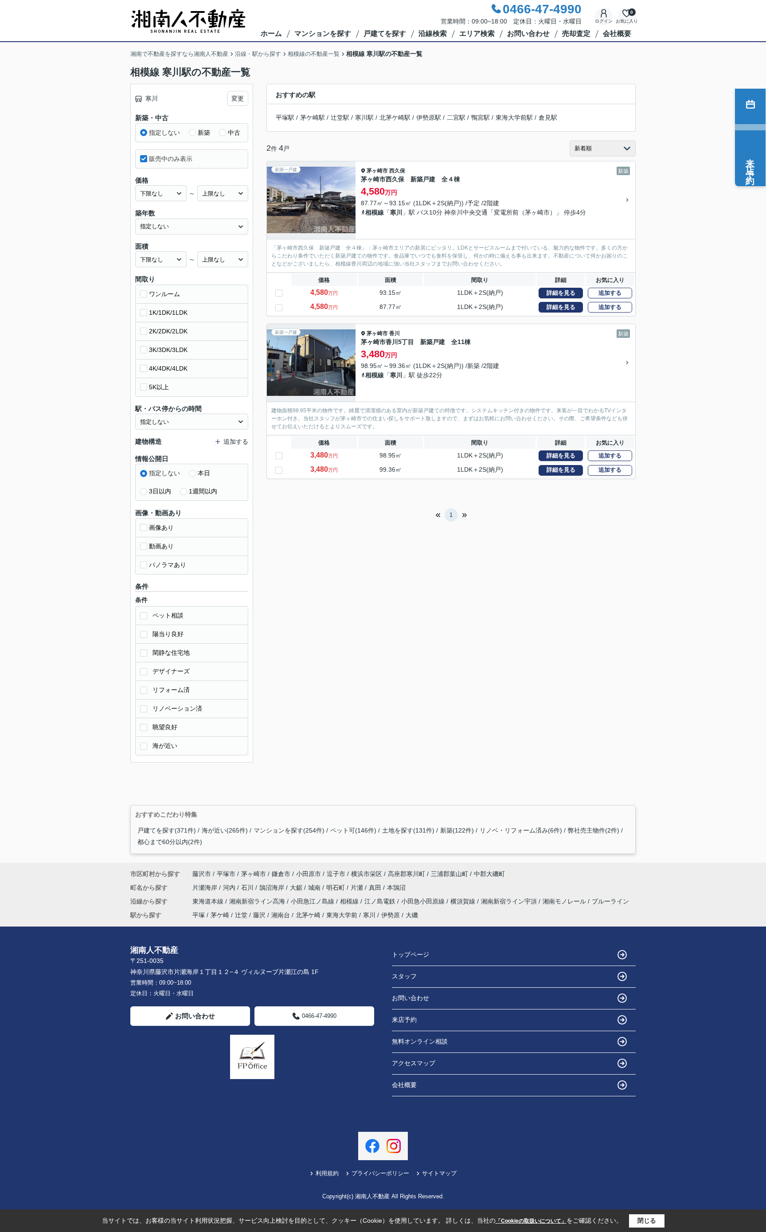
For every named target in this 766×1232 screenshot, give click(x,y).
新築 (204, 132)
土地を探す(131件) (408, 830)
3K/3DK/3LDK (168, 349)
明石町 (336, 887)
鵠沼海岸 (272, 887)
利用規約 (327, 1173)
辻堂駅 (340, 117)
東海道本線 (208, 901)
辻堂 (241, 915)
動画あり (161, 546)
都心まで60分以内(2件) (169, 841)
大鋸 (297, 887)
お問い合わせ (528, 33)
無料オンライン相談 (420, 1041)
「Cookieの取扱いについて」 (531, 1221)
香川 (394, 333)
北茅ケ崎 (308, 915)
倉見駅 (548, 117)
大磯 (412, 915)
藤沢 (259, 915)
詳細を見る (561, 292)
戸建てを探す (384, 33)
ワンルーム (164, 293)
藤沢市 (201, 873)
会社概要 (617, 33)
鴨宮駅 (480, 117)
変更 (237, 98)
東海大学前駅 (514, 117)
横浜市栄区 (366, 873)
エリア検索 (477, 33)
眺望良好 (164, 727)
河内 (230, 887)
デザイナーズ (171, 671)
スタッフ (404, 976)
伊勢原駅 (428, 117)
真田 (376, 887)
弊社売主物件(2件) (593, 830)
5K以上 (159, 387)
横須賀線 (463, 901)
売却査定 (576, 33)
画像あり (161, 527)
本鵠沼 (396, 887)
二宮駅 (456, 117)
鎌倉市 (281, 873)
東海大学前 (341, 915)
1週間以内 (203, 491)
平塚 (198, 915)
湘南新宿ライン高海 (258, 901)
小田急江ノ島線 (313, 901)
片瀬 (358, 887)
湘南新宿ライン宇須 (510, 901)
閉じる (646, 1220)
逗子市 (336, 873)
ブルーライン (610, 901)
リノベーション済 (177, 708)
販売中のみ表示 (170, 158)
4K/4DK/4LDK (168, 368)
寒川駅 (364, 117)
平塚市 (226, 873)
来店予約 (404, 1019)
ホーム (271, 33)
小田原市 (308, 873)
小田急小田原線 (423, 901)
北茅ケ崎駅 (394, 117)
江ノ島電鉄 (380, 901)
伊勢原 (390, 915)
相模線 (374, 212)
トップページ (410, 954)
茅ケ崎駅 (312, 117)
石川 (248, 887)
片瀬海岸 (205, 887)
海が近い (164, 745)
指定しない (164, 132)
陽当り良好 (168, 634)
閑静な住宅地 (171, 652)
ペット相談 (168, 615)
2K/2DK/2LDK (168, 331)
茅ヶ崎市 (377, 171)
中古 (234, 132)
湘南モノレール (565, 901)
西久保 (397, 171)
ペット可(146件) (353, 830)
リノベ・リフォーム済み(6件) (521, 830)
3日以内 (160, 491)
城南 (315, 887)
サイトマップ (439, 1173)
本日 (204, 473)
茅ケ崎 (220, 915)
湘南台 (280, 915)
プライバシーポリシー (380, 1173)
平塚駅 (285, 117)
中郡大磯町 (489, 873)
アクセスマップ (413, 1063)
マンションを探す (322, 33)
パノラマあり (167, 564)
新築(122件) (457, 830)
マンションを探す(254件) (289, 830)
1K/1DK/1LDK (168, 312)
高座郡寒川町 (406, 873)
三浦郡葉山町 (449, 873)
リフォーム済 (171, 689)
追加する (609, 292)
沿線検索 (432, 33)
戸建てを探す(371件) (166, 830)
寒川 (396, 212)
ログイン (604, 21)
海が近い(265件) (225, 830)
